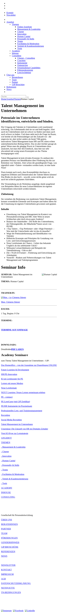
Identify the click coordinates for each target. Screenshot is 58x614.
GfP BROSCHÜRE (9, 547)
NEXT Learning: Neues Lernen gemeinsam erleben (23, 392)
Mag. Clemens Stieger (10, 302)
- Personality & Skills (10, 465)
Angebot (10, 99)
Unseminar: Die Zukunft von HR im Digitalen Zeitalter (24, 429)
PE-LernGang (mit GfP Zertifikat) (15, 401)
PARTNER (6, 529)
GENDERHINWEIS (10, 542)
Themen (17, 99)
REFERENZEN (8, 551)
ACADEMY (6, 488)
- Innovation (6, 456)
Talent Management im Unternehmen (17, 424)
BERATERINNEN (9, 524)
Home (3, 99)
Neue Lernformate (9, 388)
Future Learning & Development (15, 370)
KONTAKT (6, 570)
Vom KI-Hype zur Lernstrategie (14, 433)
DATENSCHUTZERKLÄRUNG (16, 583)
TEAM (4, 533)
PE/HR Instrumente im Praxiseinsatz (16, 406)
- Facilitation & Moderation (12, 474)
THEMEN (5, 442)
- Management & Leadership (13, 447)
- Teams (4, 470)
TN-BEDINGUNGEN (11, 592)
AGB (3, 579)
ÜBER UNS (6, 520)
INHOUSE (6, 492)
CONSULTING (8, 497)
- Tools (4, 483)
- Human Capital (8, 460)
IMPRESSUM (7, 574)
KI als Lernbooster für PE (12, 379)
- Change (5, 451)
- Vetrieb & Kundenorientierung (14, 479)
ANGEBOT (6, 438)
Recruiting (5, 415)
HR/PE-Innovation (9, 374)
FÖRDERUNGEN (9, 538)
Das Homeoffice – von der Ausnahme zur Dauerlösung (29, 365)
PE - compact (7, 397)
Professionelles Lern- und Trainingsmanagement (21, 411)
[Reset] (28, 97)
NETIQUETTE (8, 588)
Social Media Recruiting (11, 420)
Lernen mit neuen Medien (12, 383)
